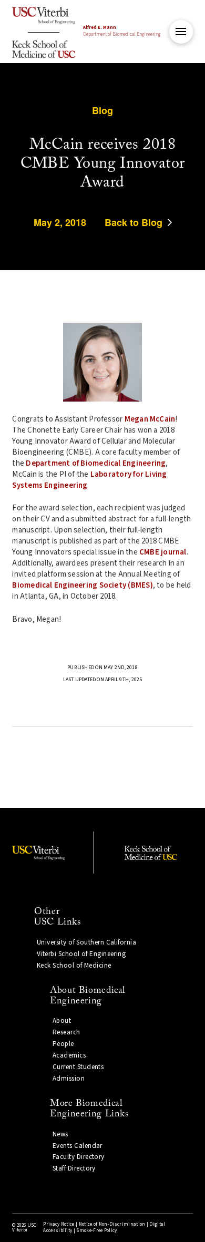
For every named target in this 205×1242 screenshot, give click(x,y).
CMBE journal (163, 552)
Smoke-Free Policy (96, 1230)
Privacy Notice (58, 1224)
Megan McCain (150, 419)
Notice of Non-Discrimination (112, 1224)
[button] (181, 32)
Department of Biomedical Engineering (121, 31)
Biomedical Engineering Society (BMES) (82, 585)
